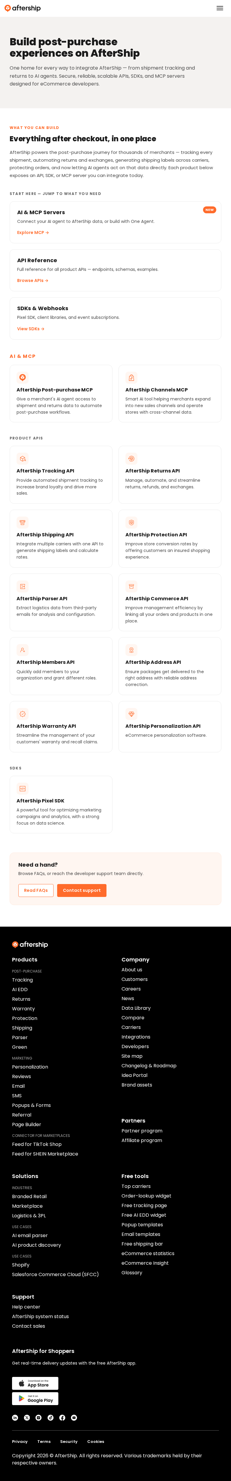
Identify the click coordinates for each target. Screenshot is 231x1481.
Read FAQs (36, 890)
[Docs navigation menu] (219, 8)
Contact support (82, 890)
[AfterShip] (115, 8)
